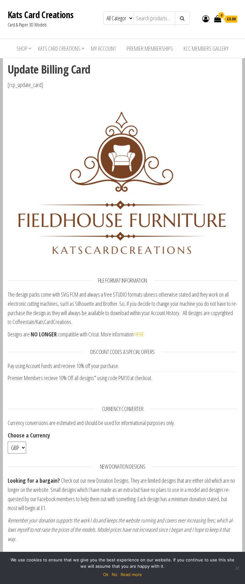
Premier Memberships (150, 48)
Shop (22, 48)
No (114, 574)
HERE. (140, 334)
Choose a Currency (29, 435)
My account (103, 48)
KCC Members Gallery (206, 48)
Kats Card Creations (40, 15)
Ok (105, 574)
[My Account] (205, 18)
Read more (131, 574)
